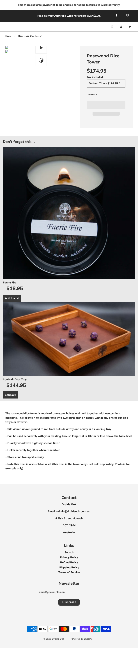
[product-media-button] (41, 48)
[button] (106, 105)
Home (8, 36)
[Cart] (130, 26)
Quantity (92, 94)
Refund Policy (69, 562)
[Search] (112, 26)
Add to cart (12, 298)
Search (69, 552)
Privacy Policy (69, 557)
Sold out (10, 395)
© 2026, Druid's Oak (53, 638)
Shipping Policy (69, 567)
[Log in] (121, 26)
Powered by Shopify (81, 638)
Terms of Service (69, 572)
